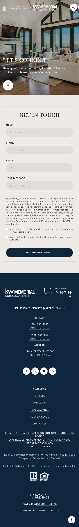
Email (9, 160)
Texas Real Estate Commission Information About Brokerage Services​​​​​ (39, 441)
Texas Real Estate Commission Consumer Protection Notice (39, 434)
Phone (10, 142)
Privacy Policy (32, 204)
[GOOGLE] (52, 371)
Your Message (15, 178)
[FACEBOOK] (26, 371)
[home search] (73, 7)
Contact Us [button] (40, 423)
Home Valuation (39, 409)
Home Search (39, 402)
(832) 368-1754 (39, 335)
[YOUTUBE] (44, 371)
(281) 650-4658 (40, 324)
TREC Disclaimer (39, 446)
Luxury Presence (46, 503)
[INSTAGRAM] (35, 371)
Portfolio (39, 395)
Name (9, 125)
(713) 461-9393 (67, 454)
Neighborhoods (39, 416)
